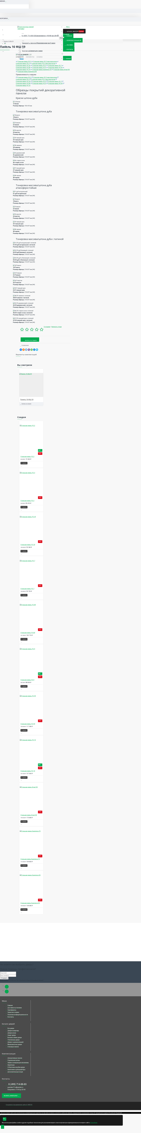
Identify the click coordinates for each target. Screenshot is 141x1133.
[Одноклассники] (23, 350)
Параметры (30, 57)
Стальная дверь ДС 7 (55, 65)
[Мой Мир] (34, 350)
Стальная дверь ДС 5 (39, 65)
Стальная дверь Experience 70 (41, 69)
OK (4, 1118)
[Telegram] (26, 350)
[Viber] (29, 350)
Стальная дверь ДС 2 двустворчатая (45, 61)
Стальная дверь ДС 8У (23, 67)
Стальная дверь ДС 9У (55, 67)
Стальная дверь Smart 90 (61, 69)
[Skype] (37, 350)
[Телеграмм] (7, 987)
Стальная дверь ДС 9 (39, 67)
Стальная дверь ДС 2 (24, 61)
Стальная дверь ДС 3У (23, 65)
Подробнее (93, 1122)
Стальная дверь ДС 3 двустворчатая (43, 63)
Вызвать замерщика (10, 1095)
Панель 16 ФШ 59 (8, 41)
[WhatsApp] (31, 350)
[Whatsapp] (7, 991)
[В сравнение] (21, 465)
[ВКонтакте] (21, 350)
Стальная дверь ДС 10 (23, 69)
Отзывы (39, 57)
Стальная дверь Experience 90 (27, 71)
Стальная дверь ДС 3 (23, 63)
